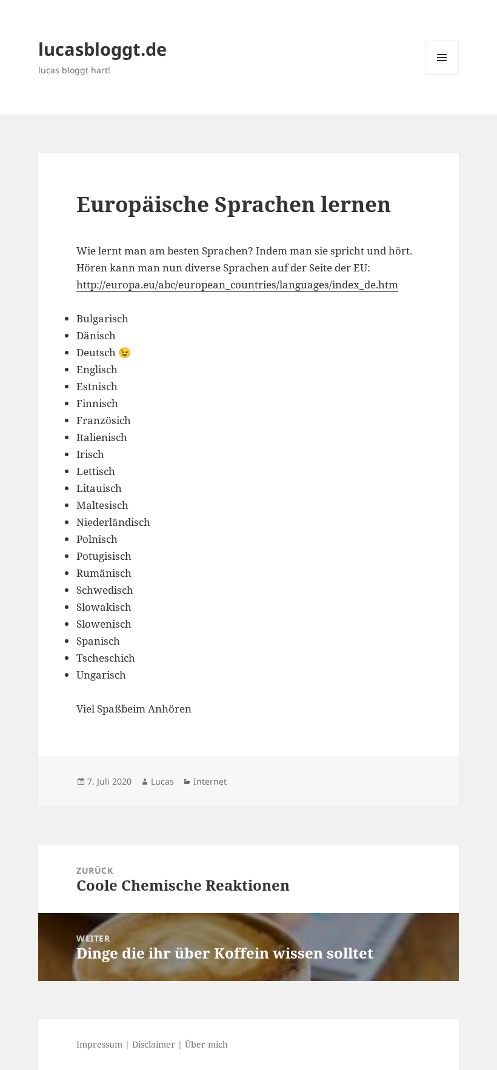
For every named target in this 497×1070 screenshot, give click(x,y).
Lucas (162, 781)
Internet (210, 781)
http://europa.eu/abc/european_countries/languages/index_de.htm (237, 284)
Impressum (99, 1044)
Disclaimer (153, 1044)
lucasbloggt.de (102, 49)
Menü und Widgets (442, 74)
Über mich (206, 1044)
